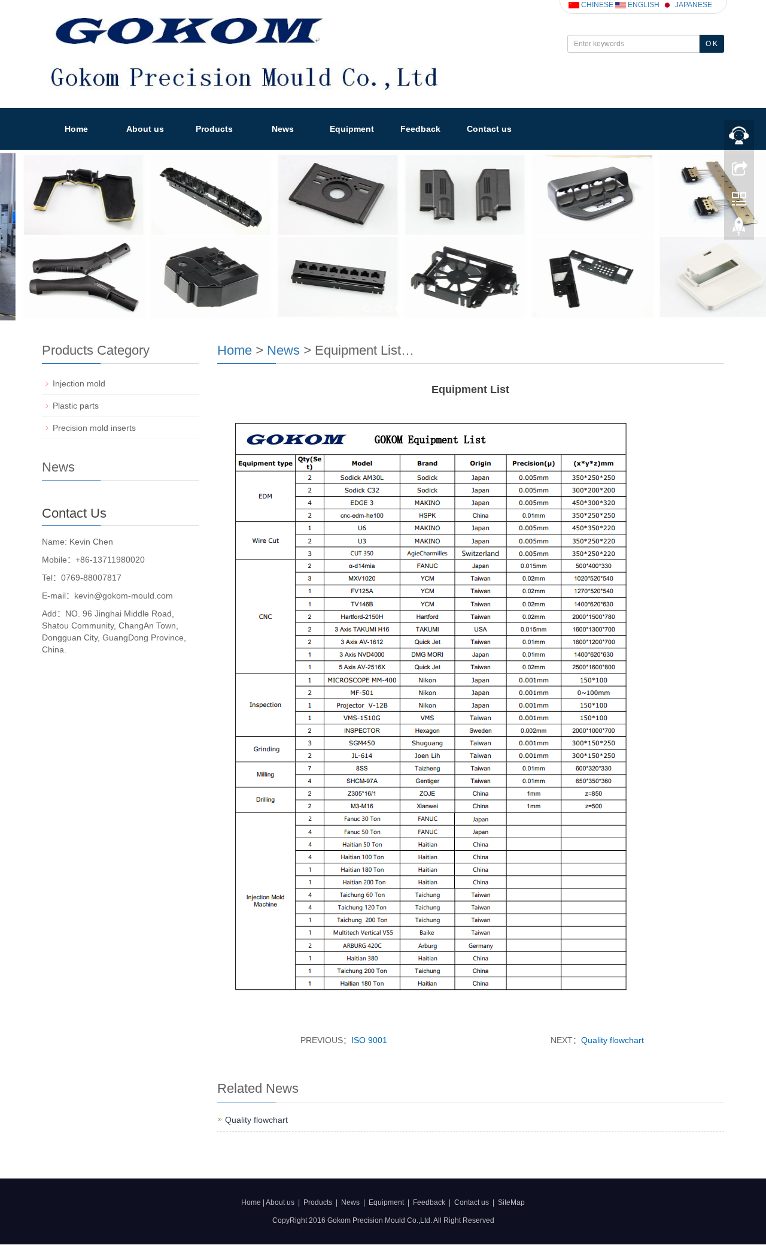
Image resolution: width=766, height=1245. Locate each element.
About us (145, 129)
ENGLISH (642, 5)
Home (76, 129)
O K (712, 44)
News (283, 129)
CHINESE (596, 5)
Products (214, 129)
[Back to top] (739, 229)
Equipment (352, 129)
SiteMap (511, 1202)
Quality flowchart (612, 1040)
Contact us (489, 129)
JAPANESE (692, 5)
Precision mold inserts (94, 428)
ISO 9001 (369, 1040)
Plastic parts (76, 405)
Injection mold (79, 383)
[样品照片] (383, 236)
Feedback (420, 129)
